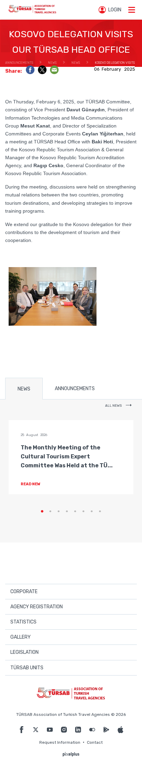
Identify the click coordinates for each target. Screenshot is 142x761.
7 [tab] (91, 511)
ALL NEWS (113, 406)
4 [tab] (66, 511)
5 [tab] (75, 511)
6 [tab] (83, 511)
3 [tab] (58, 511)
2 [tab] (50, 511)
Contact (95, 742)
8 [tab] (100, 511)
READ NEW (31, 484)
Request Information (59, 742)
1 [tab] (42, 511)
